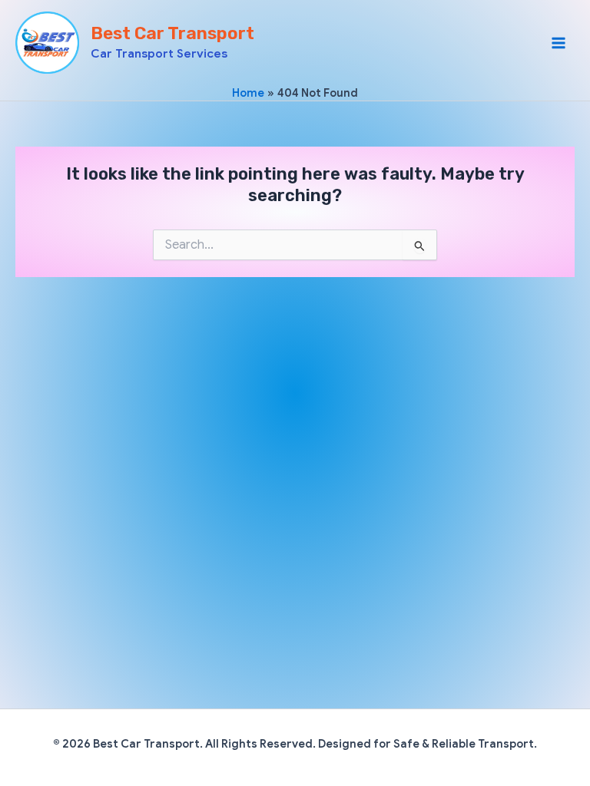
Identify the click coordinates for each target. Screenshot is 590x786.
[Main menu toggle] (558, 43)
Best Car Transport (172, 33)
